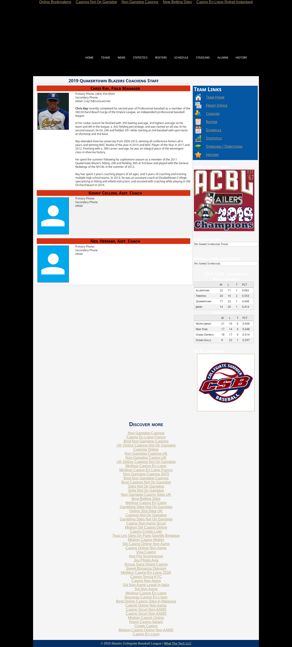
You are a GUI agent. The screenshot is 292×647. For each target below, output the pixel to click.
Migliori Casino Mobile (146, 540)
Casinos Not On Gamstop (146, 515)
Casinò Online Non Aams (146, 605)
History (212, 154)
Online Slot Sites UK (146, 511)
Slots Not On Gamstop (146, 490)
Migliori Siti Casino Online (146, 527)
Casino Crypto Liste (146, 531)
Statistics (214, 138)
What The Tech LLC (177, 643)
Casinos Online (146, 449)
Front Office (216, 105)
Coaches (213, 113)
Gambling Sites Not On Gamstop (146, 507)
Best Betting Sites (146, 499)
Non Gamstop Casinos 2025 (146, 474)
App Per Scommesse (146, 556)
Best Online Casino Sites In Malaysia (146, 601)
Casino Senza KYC (146, 577)
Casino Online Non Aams (146, 548)
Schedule (213, 129)
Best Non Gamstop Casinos (146, 441)
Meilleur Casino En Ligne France (146, 470)
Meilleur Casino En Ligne (146, 466)
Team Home (215, 97)
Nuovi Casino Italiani (146, 622)
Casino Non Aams (146, 581)
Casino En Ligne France (146, 437)
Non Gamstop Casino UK (146, 458)
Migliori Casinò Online (146, 618)
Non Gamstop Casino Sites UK (146, 495)
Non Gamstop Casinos (146, 433)
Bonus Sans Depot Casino (146, 564)
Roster (211, 121)
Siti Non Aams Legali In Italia (146, 585)
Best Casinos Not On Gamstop (146, 482)
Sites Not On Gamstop (146, 486)
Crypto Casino (146, 626)
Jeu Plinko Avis (146, 560)
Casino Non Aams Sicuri (146, 523)
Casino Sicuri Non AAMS (146, 609)
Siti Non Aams (146, 589)
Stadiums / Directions (224, 146)
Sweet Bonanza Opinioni (146, 568)
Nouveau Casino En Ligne (146, 597)
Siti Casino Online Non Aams (146, 544)
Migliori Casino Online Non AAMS (146, 630)
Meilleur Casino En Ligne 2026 (146, 573)
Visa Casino (146, 552)
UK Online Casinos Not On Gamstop (146, 445)
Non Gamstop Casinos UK (146, 453)
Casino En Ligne (146, 634)
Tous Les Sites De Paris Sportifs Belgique (146, 536)
